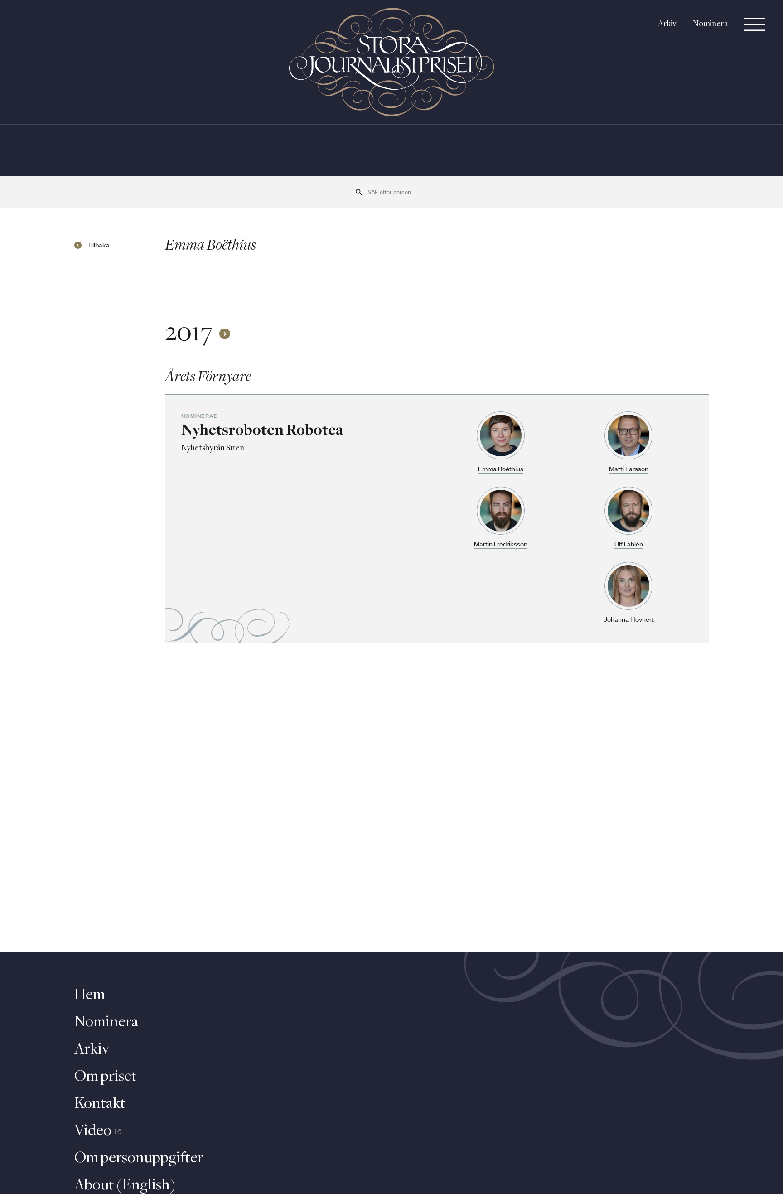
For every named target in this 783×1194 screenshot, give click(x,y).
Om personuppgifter (138, 1158)
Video (92, 1131)
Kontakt (100, 1104)
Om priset (105, 1076)
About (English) (124, 1185)
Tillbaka (98, 245)
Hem (89, 995)
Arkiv (667, 24)
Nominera (710, 24)
